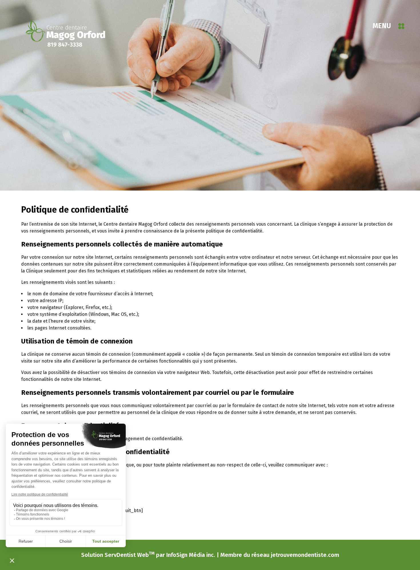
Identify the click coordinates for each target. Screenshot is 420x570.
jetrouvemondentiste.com (305, 554)
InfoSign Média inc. (190, 554)
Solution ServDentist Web (118, 554)
